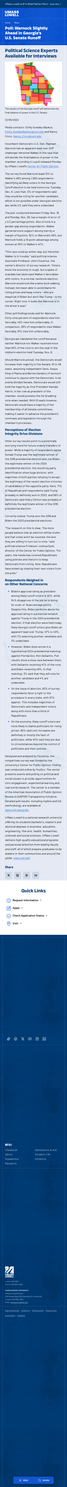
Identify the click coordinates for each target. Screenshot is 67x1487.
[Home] (12, 13)
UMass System (38, 1310)
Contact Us (25, 1310)
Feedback (21, 1315)
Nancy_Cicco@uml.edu (27, 136)
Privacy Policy (51, 1310)
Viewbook (11, 1150)
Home (7, 22)
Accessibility (10, 1315)
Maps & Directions (12, 1310)
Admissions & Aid (46, 1150)
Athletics (40, 1158)
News (16, 22)
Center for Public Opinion (42, 166)
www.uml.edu (21, 858)
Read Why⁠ (54, 4)
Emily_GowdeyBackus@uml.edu (24, 131)
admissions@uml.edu (19, 1302)
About (9, 1154)
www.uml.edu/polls (17, 810)
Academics (12, 1158)
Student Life (42, 1154)
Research (11, 1163)
